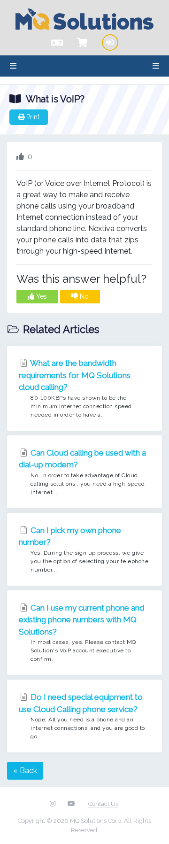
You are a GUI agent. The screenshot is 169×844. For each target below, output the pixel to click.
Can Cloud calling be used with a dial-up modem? (82, 472)
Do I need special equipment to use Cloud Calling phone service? (82, 716)
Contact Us (103, 803)
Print (31, 117)
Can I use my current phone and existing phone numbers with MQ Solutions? (81, 633)
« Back (25, 770)
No (83, 296)
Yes (40, 296)
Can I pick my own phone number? (83, 549)
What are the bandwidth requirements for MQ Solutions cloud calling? (75, 388)
